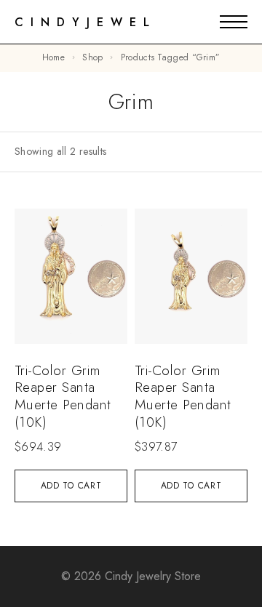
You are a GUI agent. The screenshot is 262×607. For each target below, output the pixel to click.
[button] (71, 486)
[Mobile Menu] (233, 22)
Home (53, 57)
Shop (92, 57)
